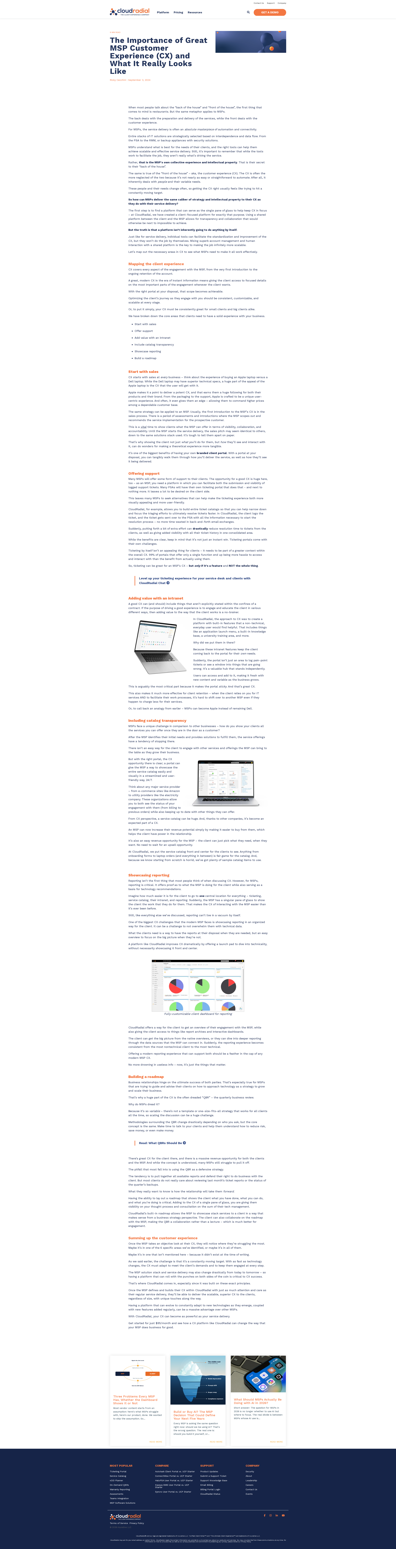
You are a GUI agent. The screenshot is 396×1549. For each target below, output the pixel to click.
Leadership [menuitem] (251, 1480)
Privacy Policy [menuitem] (136, 1523)
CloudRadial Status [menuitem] (210, 1494)
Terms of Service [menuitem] (119, 1523)
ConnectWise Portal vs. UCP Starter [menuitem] (173, 1476)
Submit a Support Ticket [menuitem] (213, 1476)
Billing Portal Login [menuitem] (210, 1489)
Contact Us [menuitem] (259, 3)
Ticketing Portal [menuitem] (118, 1471)
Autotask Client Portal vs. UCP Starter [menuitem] (175, 1471)
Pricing (178, 12)
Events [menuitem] (249, 1494)
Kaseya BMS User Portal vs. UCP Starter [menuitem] (172, 1486)
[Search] (248, 12)
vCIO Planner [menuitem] (116, 1480)
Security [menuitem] (250, 1471)
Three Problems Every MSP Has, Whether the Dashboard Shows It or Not (135, 1400)
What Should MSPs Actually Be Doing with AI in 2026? (258, 1401)
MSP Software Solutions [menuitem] (122, 1503)
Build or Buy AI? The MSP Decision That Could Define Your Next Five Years (194, 1415)
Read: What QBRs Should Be (160, 1143)
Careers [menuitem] (249, 1485)
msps (131, 87)
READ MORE (155, 1441)
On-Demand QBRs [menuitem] (119, 1485)
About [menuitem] (249, 1476)
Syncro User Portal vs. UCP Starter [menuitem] (173, 1492)
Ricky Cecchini (118, 80)
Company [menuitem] (282, 3)
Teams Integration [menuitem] (119, 1498)
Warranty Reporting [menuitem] (120, 1489)
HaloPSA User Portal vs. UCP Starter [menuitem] (174, 1480)
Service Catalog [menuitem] (118, 1476)
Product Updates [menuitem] (209, 1471)
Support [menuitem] (271, 3)
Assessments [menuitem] (116, 1494)
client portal (117, 87)
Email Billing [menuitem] (206, 1485)
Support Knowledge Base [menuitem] (213, 1480)
